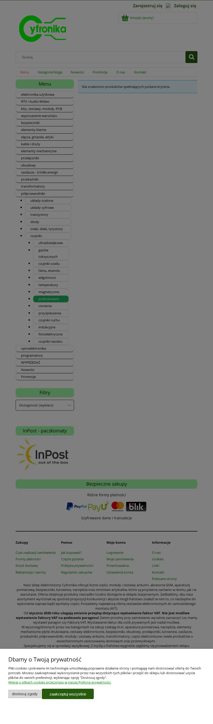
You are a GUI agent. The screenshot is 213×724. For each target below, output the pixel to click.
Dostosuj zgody (25, 694)
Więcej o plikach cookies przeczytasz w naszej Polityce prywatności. (59, 682)
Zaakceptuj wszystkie (68, 694)
